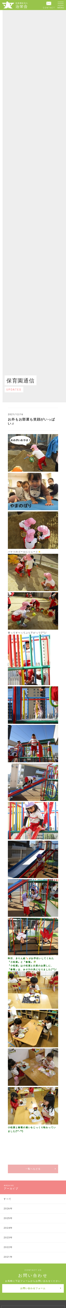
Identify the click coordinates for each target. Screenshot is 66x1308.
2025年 (8, 1218)
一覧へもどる (33, 1169)
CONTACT (49, 8)
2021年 (8, 1257)
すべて (7, 1199)
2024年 (8, 1228)
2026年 (8, 1208)
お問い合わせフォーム (33, 1288)
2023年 (8, 1237)
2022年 (8, 1247)
